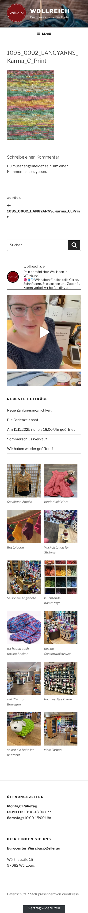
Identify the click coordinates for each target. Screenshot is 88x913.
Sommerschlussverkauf (27, 439)
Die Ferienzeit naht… (24, 420)
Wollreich (50, 11)
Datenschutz (16, 894)
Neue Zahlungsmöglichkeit (29, 410)
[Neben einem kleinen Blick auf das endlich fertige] (44, 332)
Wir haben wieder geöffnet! (30, 449)
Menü (46, 34)
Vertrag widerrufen (44, 908)
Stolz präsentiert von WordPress (54, 894)
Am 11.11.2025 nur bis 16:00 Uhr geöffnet (41, 429)
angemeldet (34, 166)
